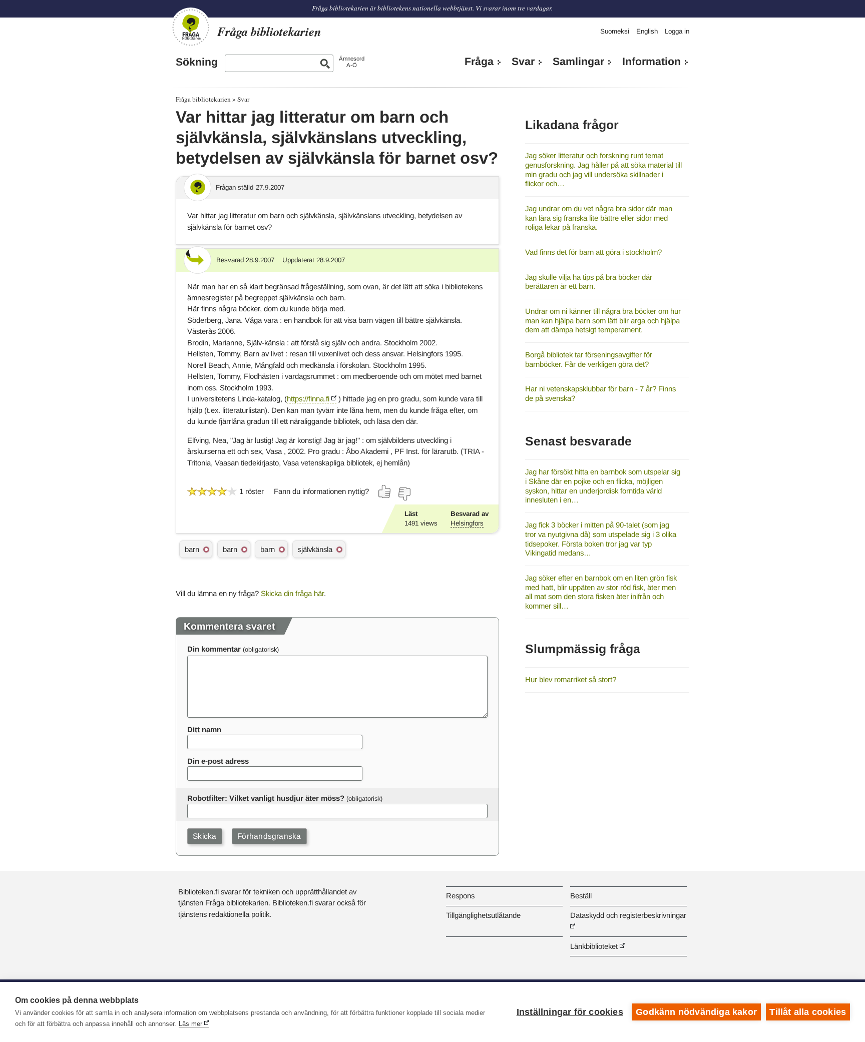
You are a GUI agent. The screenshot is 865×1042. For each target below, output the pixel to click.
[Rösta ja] (384, 491)
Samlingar (578, 62)
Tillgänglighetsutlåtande (483, 915)
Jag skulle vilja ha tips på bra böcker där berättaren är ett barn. (588, 282)
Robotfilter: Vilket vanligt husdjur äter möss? (265, 798)
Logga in (677, 31)
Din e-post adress (218, 761)
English (647, 31)
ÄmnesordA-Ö (351, 62)
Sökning (197, 62)
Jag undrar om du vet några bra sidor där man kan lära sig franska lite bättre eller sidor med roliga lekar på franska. (598, 217)
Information (651, 62)
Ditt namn (204, 729)
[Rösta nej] (403, 493)
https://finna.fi (308, 398)
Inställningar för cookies (570, 1012)
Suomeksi (614, 31)
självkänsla (315, 549)
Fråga (479, 62)
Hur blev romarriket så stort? (570, 679)
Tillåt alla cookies (807, 1012)
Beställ (581, 895)
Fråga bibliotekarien (203, 99)
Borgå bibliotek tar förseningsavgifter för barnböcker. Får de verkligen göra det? (588, 359)
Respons (460, 895)
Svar (523, 62)
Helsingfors (467, 523)
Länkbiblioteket (594, 946)
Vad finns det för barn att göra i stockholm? (593, 252)
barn (192, 549)
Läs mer (190, 1023)
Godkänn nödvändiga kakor (696, 1012)
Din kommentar (214, 649)
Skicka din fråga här (292, 593)
